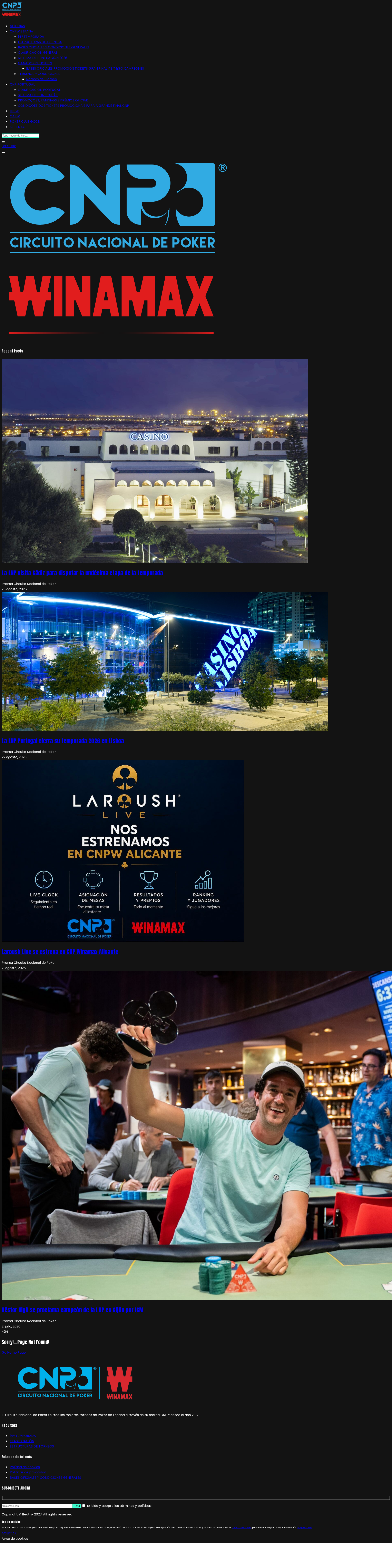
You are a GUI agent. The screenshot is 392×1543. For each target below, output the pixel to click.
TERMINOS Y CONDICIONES (39, 73)
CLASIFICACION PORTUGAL (39, 89)
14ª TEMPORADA (31, 36)
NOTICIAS (17, 26)
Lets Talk (9, 146)
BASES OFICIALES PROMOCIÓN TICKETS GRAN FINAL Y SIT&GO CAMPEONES (85, 68)
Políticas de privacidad (28, 1472)
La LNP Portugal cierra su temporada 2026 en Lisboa (63, 741)
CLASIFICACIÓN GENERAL (37, 52)
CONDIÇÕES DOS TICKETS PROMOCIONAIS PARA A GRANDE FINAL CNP (73, 105)
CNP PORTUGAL (22, 84)
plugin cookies (304, 1527)
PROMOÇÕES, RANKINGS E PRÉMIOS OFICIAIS (53, 100)
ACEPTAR (9, 1533)
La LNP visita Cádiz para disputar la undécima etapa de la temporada (82, 573)
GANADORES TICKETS (35, 63)
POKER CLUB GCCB (25, 121)
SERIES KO (18, 127)
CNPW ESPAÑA (21, 31)
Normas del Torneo (41, 79)
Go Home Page (14, 1352)
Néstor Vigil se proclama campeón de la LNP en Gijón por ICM (73, 1310)
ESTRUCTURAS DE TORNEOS (40, 42)
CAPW (15, 116)
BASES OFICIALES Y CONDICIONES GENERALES (53, 47)
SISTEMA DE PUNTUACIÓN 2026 (42, 58)
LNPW (14, 111)
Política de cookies (25, 1467)
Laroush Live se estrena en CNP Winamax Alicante (60, 951)
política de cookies (241, 1527)
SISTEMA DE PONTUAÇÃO (38, 95)
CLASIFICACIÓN (22, 1441)
